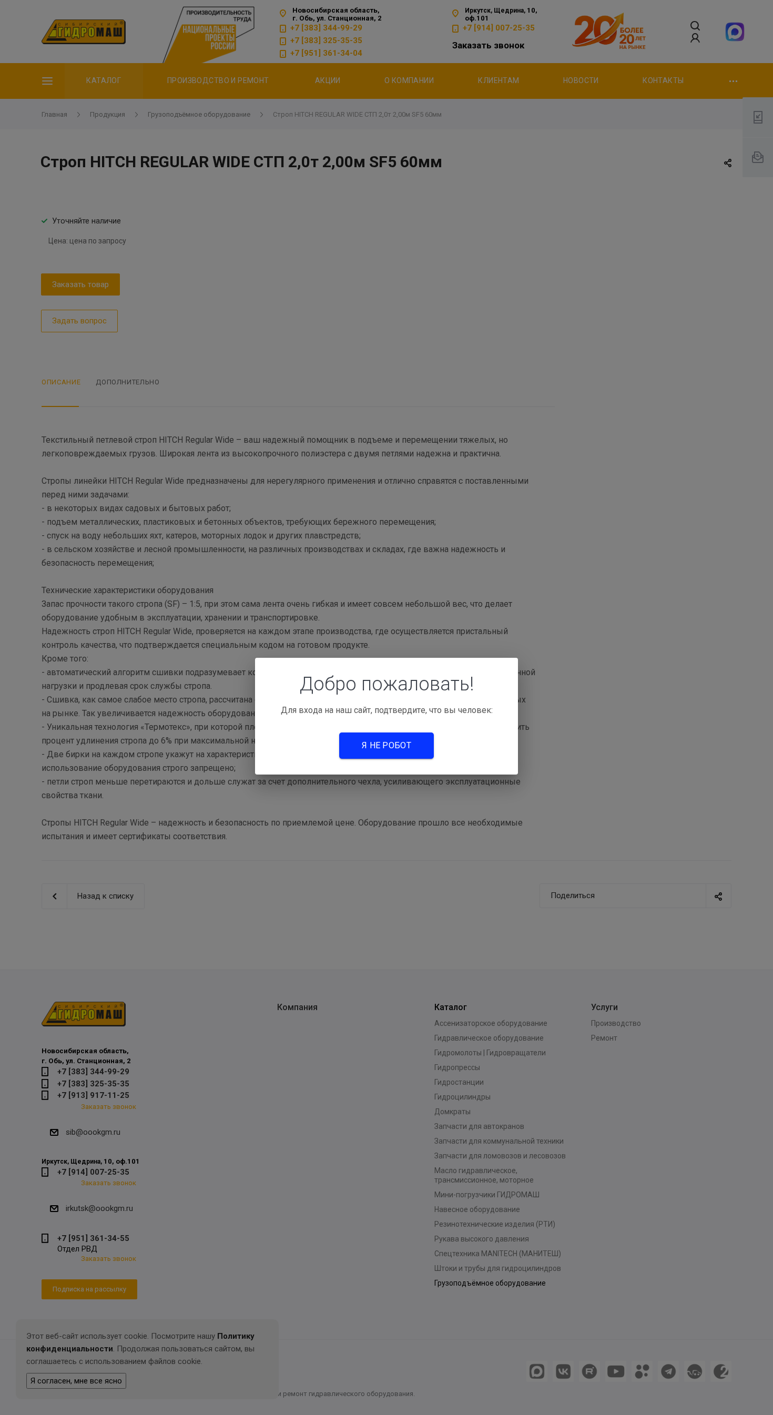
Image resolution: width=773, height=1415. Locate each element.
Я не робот (386, 745)
